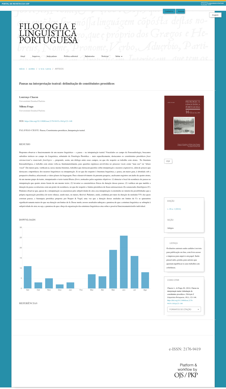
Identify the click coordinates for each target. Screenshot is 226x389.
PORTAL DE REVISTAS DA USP (15, 4)
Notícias (105, 56)
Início (22, 69)
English (215, 15)
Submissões (90, 56)
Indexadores (52, 56)
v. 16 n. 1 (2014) (45, 69)
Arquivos (36, 56)
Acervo (32, 69)
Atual (22, 56)
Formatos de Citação (180, 309)
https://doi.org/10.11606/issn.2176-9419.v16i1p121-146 (48, 121)
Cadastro (169, 11)
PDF (168, 161)
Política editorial (71, 56)
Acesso (181, 11)
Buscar (208, 55)
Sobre (118, 56)
